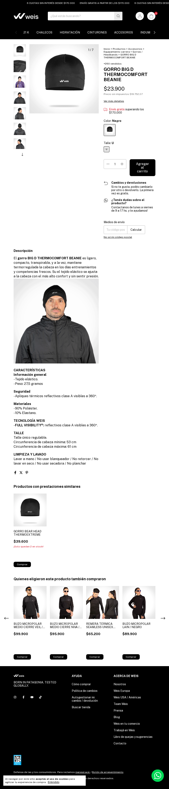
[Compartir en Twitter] (21, 473)
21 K (26, 32)
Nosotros (120, 684)
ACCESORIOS (123, 32)
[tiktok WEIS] (40, 697)
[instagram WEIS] (15, 697)
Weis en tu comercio (127, 723)
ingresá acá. (82, 772)
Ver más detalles (114, 101)
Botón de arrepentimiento (107, 772)
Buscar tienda (81, 707)
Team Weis (121, 704)
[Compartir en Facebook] (16, 473)
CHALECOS (44, 32)
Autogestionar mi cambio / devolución (85, 699)
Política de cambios (84, 690)
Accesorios (135, 48)
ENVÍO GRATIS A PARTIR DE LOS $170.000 (98, 3)
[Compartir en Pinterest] (26, 473)
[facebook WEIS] (23, 697)
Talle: (109, 143)
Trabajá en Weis (124, 730)
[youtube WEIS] (32, 697)
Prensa (118, 710)
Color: (112, 120)
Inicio (107, 48)
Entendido (53, 782)
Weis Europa (122, 690)
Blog (117, 717)
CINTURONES (97, 32)
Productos (119, 48)
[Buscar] (118, 16)
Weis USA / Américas (127, 697)
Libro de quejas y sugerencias (133, 736)
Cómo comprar (81, 684)
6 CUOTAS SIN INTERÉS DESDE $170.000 (45, 3)
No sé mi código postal (118, 237)
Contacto (120, 743)
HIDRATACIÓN (70, 32)
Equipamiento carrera (117, 51)
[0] (151, 16)
